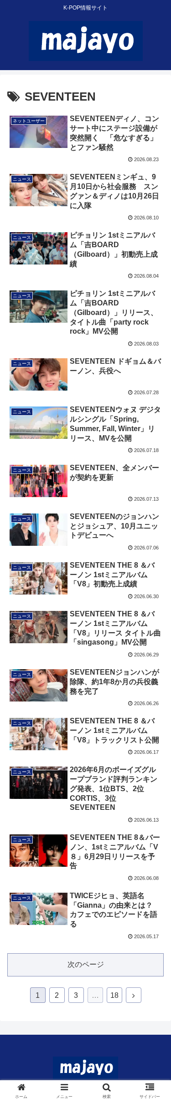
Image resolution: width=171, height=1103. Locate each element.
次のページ (85, 964)
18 (114, 995)
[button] (153, 864)
